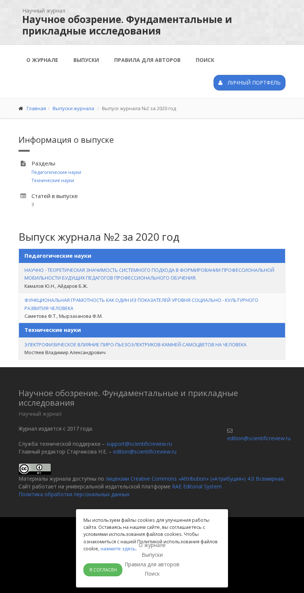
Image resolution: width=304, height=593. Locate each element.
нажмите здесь (118, 548)
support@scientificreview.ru (139, 443)
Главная (36, 108)
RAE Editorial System (197, 486)
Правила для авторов (147, 59)
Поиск (205, 59)
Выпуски (86, 59)
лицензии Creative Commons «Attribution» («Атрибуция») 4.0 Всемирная (195, 478)
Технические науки (53, 180)
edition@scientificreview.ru (144, 451)
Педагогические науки (56, 172)
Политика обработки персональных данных (74, 494)
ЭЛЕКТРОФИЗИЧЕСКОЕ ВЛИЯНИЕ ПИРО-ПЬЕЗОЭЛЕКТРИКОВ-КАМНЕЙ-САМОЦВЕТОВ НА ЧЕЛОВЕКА (135, 344)
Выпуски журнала (73, 108)
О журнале (42, 59)
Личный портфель (253, 82)
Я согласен (103, 570)
